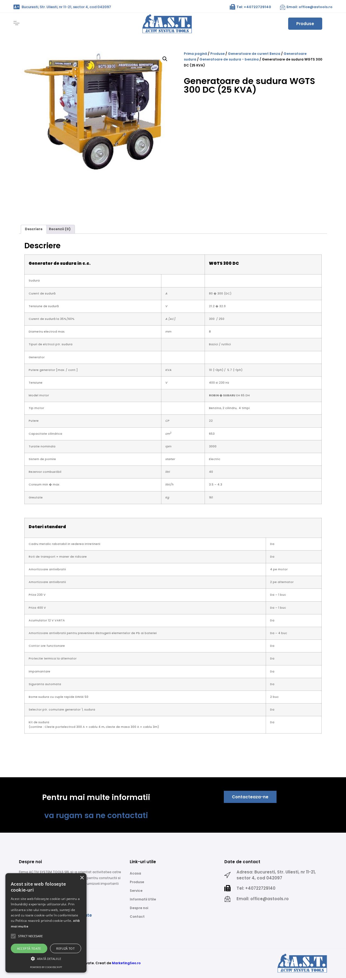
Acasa (135, 873)
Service (136, 890)
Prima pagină (195, 53)
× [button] (82, 878)
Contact (137, 916)
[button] (165, 59)
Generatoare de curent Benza (254, 53)
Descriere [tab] (33, 229)
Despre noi (139, 908)
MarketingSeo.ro (126, 963)
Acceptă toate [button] (29, 948)
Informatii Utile (143, 899)
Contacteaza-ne (250, 797)
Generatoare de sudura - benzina (229, 59)
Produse (305, 23)
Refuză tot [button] (65, 948)
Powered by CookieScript (46, 967)
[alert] (45, 923)
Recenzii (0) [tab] (60, 229)
